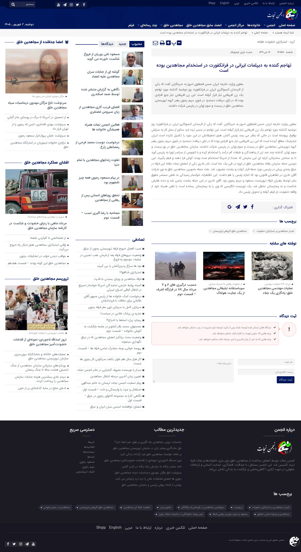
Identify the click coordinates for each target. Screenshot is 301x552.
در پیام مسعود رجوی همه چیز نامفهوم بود (99, 180)
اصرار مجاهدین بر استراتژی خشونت (275, 231)
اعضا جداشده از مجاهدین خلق (40, 42)
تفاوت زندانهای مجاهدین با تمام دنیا (98, 162)
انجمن (271, 25)
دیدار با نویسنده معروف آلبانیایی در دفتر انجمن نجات (109, 370)
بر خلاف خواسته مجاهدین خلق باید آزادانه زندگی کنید (151, 454)
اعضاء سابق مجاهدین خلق (204, 25)
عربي (236, 3)
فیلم (131, 25)
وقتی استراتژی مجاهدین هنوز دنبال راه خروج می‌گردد (39, 247)
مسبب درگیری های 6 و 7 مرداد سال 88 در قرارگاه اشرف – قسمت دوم (176, 289)
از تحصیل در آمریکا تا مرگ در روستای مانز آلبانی (37, 117)
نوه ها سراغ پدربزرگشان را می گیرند (119, 266)
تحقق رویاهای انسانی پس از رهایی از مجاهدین (100, 198)
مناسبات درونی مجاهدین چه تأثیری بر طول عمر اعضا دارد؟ (148, 442)
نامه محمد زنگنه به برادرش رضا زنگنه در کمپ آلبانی (152, 466)
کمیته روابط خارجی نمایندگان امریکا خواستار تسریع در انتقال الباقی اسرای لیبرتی (110, 287)
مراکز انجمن (236, 25)
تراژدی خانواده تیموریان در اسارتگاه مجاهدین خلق (39, 145)
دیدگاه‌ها (107, 44)
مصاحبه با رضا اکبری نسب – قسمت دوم (100, 215)
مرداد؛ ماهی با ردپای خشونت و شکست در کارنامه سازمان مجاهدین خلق (38, 225)
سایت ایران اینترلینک (241, 52)
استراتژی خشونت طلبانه (272, 41)
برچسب (238, 507)
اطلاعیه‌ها (89, 447)
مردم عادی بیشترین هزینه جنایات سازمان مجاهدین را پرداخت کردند (41, 379)
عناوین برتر (165, 507)
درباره (158, 528)
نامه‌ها (90, 457)
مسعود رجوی (87, 462)
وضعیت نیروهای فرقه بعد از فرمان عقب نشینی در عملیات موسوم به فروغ (110, 257)
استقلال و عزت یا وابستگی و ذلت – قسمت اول (112, 390)
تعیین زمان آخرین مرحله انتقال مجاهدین (115, 376)
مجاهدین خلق (173, 25)
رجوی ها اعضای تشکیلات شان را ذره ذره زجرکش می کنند (148, 478)
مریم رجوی (88, 466)
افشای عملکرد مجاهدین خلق (46, 162)
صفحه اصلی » (260, 32)
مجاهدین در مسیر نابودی (57, 507)
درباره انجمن (286, 3)
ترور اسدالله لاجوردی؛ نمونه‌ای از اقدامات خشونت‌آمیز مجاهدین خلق (40, 342)
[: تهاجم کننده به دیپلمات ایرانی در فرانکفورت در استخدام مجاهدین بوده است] (155, 42)
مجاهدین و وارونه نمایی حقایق (273, 514)
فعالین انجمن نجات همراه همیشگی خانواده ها (102, 127)
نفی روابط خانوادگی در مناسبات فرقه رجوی (181, 514)
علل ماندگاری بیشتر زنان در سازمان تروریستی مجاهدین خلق (147, 448)
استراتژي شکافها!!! (130, 272)
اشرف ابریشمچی (85, 471)
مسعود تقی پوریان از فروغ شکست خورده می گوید (101, 56)
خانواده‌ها (253, 25)
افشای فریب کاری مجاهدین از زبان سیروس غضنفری (99, 109)
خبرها (91, 442)
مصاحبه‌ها (88, 452)
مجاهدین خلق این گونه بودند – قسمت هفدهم (37, 263)
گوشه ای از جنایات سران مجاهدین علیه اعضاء (103, 74)
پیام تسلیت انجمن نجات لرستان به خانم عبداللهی (111, 383)
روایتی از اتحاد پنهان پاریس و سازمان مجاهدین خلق (152, 485)
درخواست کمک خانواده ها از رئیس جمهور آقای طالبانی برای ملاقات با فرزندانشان (112, 298)
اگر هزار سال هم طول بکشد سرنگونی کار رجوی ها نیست (110, 361)
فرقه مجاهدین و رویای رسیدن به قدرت (117, 279)
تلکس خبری (251, 3)
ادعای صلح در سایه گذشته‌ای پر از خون (42, 388)
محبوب (137, 44)
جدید (122, 44)
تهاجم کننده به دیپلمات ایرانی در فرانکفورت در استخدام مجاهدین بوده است (223, 68)
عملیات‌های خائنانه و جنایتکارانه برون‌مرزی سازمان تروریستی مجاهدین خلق (41, 356)
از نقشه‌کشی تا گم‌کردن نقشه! (48, 238)
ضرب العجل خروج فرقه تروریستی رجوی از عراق (112, 249)
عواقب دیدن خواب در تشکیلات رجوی (43, 256)
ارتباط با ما (269, 3)
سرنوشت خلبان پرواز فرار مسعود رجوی (42, 136)
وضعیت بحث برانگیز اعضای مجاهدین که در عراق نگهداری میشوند (111, 339)
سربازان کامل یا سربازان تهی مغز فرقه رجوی (114, 307)
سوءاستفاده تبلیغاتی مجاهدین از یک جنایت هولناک (224, 291)
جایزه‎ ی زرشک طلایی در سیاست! (120, 314)
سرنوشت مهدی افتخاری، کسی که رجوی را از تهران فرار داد (40, 126)
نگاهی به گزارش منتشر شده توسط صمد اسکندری (100, 92)
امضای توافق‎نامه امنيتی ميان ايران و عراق (115, 407)
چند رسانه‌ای (148, 25)
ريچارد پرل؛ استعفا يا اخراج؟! (123, 320)
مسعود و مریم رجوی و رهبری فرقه (230, 514)
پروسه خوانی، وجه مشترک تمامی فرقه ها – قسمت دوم (109, 350)
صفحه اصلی (287, 25)
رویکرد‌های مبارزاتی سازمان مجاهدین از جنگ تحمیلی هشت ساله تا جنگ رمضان (39, 368)
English (224, 3)
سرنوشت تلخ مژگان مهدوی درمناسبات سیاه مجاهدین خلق (37, 105)
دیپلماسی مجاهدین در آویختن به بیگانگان (202, 507)
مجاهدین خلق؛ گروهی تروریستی (230, 231)
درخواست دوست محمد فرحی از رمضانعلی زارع (97, 145)
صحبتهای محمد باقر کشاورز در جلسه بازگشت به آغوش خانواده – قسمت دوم (112, 328)
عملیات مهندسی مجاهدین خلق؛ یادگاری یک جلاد (275, 291)
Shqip (212, 3)
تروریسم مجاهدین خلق (50, 279)
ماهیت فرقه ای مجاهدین (136, 507)
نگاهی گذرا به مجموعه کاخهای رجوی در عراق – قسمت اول (112, 398)
